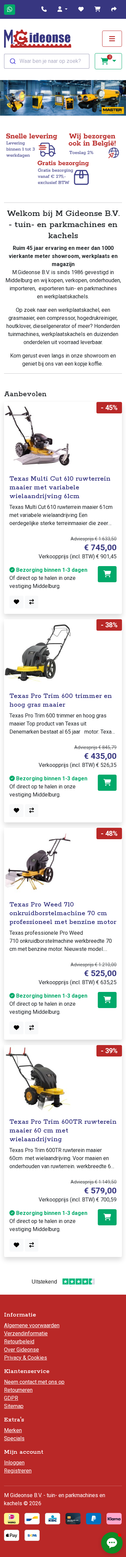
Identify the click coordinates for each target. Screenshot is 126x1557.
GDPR (11, 1398)
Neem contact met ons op (34, 1382)
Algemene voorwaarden (31, 1325)
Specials (14, 1438)
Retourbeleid (19, 1341)
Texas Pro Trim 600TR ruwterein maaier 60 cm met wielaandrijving (63, 1131)
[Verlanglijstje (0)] (81, 9)
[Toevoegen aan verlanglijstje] (16, 602)
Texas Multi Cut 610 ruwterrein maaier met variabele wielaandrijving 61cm (60, 488)
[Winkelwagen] (97, 9)
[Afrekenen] (114, 9)
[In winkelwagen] (107, 574)
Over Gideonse (21, 1349)
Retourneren (18, 1390)
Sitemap (14, 1406)
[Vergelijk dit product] (31, 602)
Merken (13, 1430)
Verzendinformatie (26, 1333)
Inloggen (14, 1462)
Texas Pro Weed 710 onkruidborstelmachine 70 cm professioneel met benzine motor (62, 913)
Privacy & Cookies (25, 1358)
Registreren (18, 1471)
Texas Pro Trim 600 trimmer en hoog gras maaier (60, 700)
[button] (62, 9)
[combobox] (46, 61)
